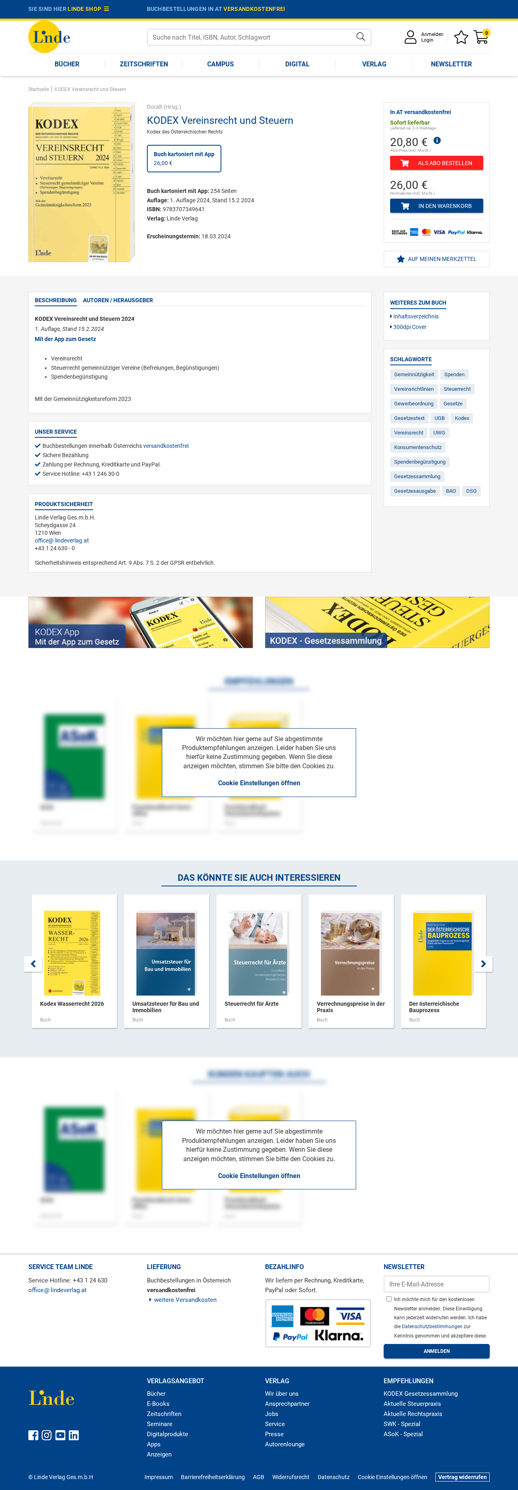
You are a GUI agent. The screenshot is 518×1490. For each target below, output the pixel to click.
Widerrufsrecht (291, 1477)
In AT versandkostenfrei (420, 112)
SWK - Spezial (402, 1424)
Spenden (454, 374)
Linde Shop (86, 9)
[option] (74, 965)
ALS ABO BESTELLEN (444, 163)
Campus (220, 64)
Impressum (158, 1477)
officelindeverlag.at (62, 540)
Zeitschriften (144, 64)
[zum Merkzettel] (462, 40)
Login (427, 40)
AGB (258, 1477)
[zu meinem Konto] (412, 40)
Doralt (154, 107)
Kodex (462, 418)
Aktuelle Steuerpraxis (412, 1403)
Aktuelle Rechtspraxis (413, 1414)
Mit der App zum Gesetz (65, 339)
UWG (439, 433)
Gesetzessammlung (417, 476)
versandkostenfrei (254, 9)
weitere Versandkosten (185, 1299)
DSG (471, 491)
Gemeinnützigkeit (414, 374)
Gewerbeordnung (413, 404)
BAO (451, 491)
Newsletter (451, 64)
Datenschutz (334, 1477)
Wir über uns (282, 1393)
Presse (274, 1434)
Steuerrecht (457, 389)
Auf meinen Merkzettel (442, 259)
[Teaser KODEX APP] (140, 622)
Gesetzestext (409, 418)
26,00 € (184, 158)
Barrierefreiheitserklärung (213, 1477)
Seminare (159, 1424)
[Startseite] (49, 36)
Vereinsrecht (408, 433)
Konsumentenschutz (418, 447)
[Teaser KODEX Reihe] (377, 622)
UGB (440, 418)
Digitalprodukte (167, 1434)
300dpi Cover (409, 327)
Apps (154, 1444)
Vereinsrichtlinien (414, 389)
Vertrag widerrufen (462, 1477)
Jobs (271, 1414)
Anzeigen (159, 1454)
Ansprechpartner (287, 1403)
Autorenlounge (285, 1444)
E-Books (158, 1403)
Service (275, 1424)
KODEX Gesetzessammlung (421, 1393)
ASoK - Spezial (403, 1434)
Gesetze (453, 404)
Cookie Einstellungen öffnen (259, 783)
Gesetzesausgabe (415, 491)
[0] (481, 40)
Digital (297, 64)
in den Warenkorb (444, 206)
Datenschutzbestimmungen (433, 1326)
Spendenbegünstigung (420, 462)
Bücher (67, 64)
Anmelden (432, 34)
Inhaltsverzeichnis (415, 316)
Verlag (374, 64)
